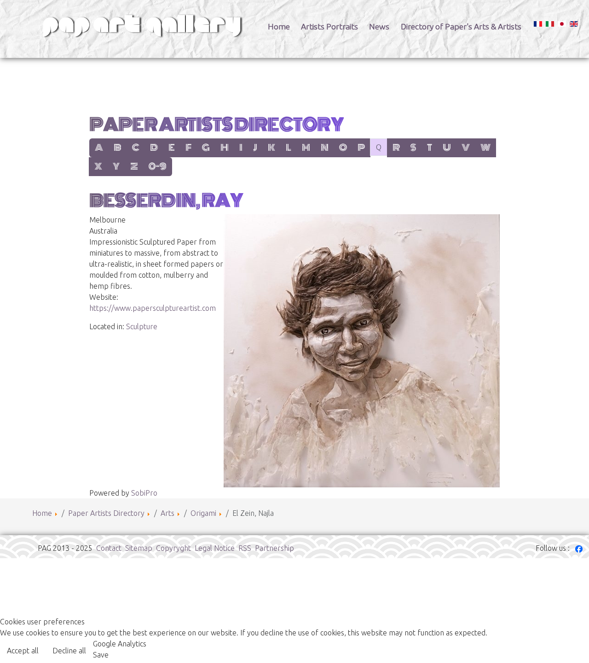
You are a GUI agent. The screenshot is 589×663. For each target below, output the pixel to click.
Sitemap (138, 548)
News (379, 26)
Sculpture (141, 326)
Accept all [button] (23, 650)
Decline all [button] (69, 650)
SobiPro (144, 493)
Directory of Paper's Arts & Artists (461, 26)
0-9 (158, 166)
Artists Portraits (329, 26)
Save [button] (101, 655)
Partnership (274, 548)
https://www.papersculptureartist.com (152, 308)
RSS (244, 548)
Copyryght (173, 548)
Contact (108, 548)
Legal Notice (215, 548)
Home (279, 26)
